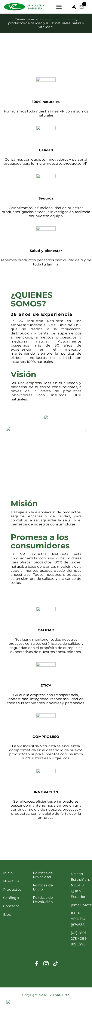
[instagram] (46, 963)
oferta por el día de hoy (57, 19)
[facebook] (36, 963)
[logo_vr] (23, 4)
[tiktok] (55, 963)
